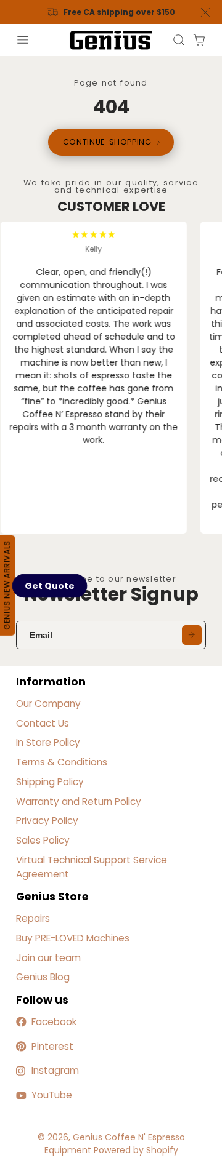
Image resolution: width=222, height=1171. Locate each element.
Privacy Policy (47, 820)
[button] (49, 585)
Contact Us (42, 723)
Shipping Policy (50, 781)
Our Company (48, 703)
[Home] (111, 40)
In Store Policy (48, 742)
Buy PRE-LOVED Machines (73, 938)
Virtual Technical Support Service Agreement (91, 867)
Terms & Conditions (61, 762)
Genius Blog (43, 976)
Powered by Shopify (136, 1150)
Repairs (33, 918)
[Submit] (192, 635)
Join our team (48, 957)
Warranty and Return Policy (78, 801)
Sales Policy (43, 840)
